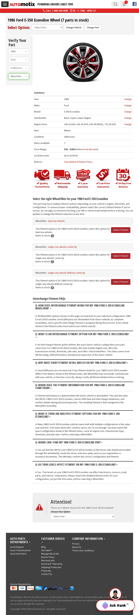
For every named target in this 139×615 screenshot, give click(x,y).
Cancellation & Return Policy (78, 162)
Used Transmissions (20, 550)
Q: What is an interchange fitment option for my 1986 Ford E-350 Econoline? (82, 334)
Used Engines (17, 547)
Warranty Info (48, 560)
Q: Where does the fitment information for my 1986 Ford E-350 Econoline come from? (80, 387)
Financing (46, 570)
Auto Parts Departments (19, 540)
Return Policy (48, 557)
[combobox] (18, 51)
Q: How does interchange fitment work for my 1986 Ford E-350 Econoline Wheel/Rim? (80, 307)
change (128, 99)
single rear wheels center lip (62, 247)
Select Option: (19, 27)
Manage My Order (50, 554)
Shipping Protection (51, 567)
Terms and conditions (83, 550)
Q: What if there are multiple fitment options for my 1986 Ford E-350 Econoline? (77, 415)
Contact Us (46, 574)
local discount (90, 149)
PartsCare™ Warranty (51, 564)
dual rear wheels (56, 221)
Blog (43, 547)
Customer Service (53, 539)
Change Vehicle (74, 27)
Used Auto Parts (18, 554)
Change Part (93, 27)
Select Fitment (120, 230)
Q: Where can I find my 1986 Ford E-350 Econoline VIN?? (68, 442)
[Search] (115, 4)
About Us (76, 547)
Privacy (76, 544)
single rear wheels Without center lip (66, 273)
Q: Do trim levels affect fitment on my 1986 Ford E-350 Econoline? (75, 464)
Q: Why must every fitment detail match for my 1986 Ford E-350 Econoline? (80, 362)
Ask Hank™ (46, 550)
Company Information (87, 538)
